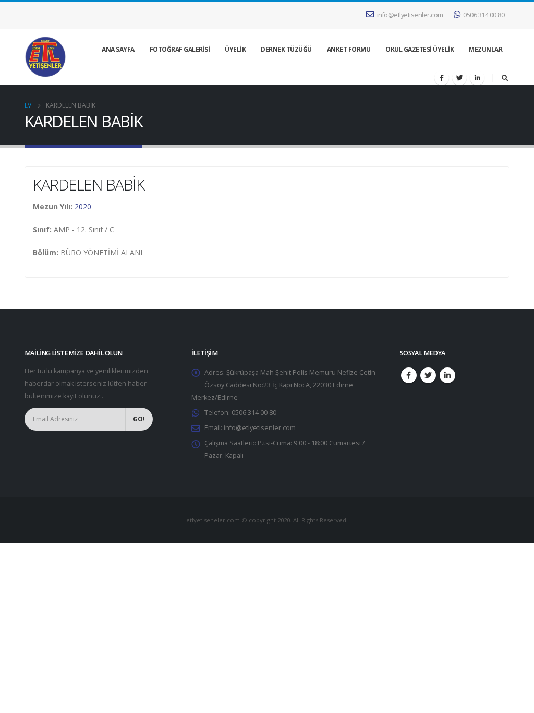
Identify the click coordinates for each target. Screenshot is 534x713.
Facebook (409, 375)
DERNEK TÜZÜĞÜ (286, 49)
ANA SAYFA (118, 49)
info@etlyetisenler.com (410, 14)
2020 (83, 206)
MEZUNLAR (485, 49)
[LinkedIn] (477, 77)
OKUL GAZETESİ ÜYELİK (419, 49)
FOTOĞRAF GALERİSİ (180, 49)
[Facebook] (441, 77)
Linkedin (447, 375)
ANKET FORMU (349, 49)
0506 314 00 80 (483, 14)
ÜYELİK (235, 49)
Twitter (428, 375)
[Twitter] (459, 77)
